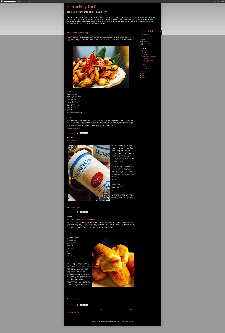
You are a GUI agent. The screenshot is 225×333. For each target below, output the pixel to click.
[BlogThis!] (82, 133)
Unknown (145, 41)
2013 (143, 73)
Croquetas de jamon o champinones (81, 219)
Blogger (132, 321)
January (145, 68)
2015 (143, 53)
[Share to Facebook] (85, 133)
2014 (143, 71)
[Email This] (80, 133)
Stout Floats (72, 140)
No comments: (72, 132)
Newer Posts (71, 309)
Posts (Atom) (77, 312)
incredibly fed (76, 128)
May (144, 54)
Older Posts (131, 309)
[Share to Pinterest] (87, 133)
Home (101, 309)
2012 (143, 75)
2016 (143, 50)
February (145, 66)
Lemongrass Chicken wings (78, 33)
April (144, 64)
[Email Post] (77, 132)
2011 (143, 77)
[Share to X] (84, 133)
